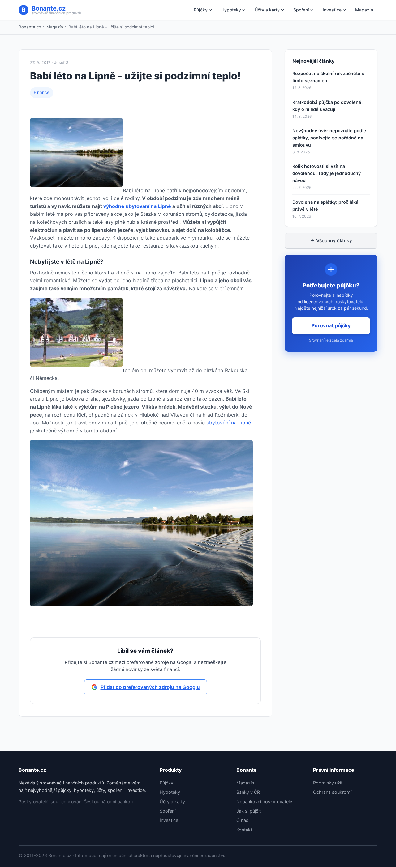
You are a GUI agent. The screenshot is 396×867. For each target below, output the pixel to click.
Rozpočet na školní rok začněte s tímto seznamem (328, 77)
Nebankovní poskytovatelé (264, 801)
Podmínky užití (328, 782)
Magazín (364, 9)
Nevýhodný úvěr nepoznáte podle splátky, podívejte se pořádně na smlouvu (329, 137)
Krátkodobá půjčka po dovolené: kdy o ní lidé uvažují (327, 106)
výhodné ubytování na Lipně (137, 206)
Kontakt (244, 829)
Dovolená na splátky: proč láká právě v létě (325, 205)
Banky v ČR (248, 792)
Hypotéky (231, 9)
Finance (42, 92)
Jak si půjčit (248, 811)
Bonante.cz (30, 26)
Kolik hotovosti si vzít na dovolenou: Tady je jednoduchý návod (326, 173)
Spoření (301, 9)
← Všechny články (331, 241)
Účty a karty (267, 9)
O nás (242, 820)
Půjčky (201, 9)
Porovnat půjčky (331, 325)
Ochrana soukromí (332, 792)
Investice (332, 9)
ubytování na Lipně (228, 422)
